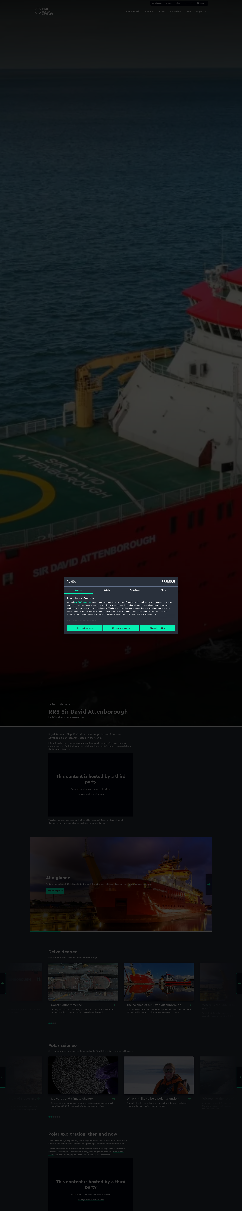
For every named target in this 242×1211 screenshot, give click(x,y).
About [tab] (163, 590)
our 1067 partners (82, 602)
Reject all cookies (85, 628)
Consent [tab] (78, 590)
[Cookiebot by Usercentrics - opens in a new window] (164, 581)
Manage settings (119, 628)
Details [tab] (107, 590)
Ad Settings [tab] (135, 590)
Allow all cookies (157, 628)
